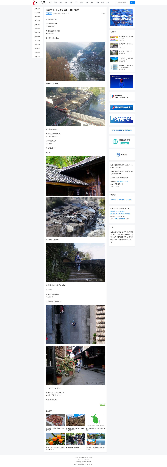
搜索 (132, 2)
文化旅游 (37, 20)
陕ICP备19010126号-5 (117, 211)
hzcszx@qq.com (120, 219)
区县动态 (37, 32)
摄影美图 (37, 52)
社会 (55, 2)
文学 (107, 2)
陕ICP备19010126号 (83, 459)
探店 (71, 2)
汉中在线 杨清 (56, 13)
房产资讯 (37, 40)
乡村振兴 (37, 24)
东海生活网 (120, 199)
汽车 (87, 2)
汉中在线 (84, 457)
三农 (66, 2)
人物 (97, 2)
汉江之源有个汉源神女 (125, 51)
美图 (81, 2)
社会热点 (37, 16)
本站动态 (37, 56)
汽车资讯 (37, 44)
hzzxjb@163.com (122, 181)
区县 (76, 2)
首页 (50, 2)
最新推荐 (37, 8)
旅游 (60, 2)
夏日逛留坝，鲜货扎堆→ (73, 447)
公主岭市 (113, 199)
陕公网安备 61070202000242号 (120, 214)
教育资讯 (37, 36)
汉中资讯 (37, 12)
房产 (92, 2)
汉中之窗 (129, 199)
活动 (102, 2)
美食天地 (37, 28)
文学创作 (37, 48)
